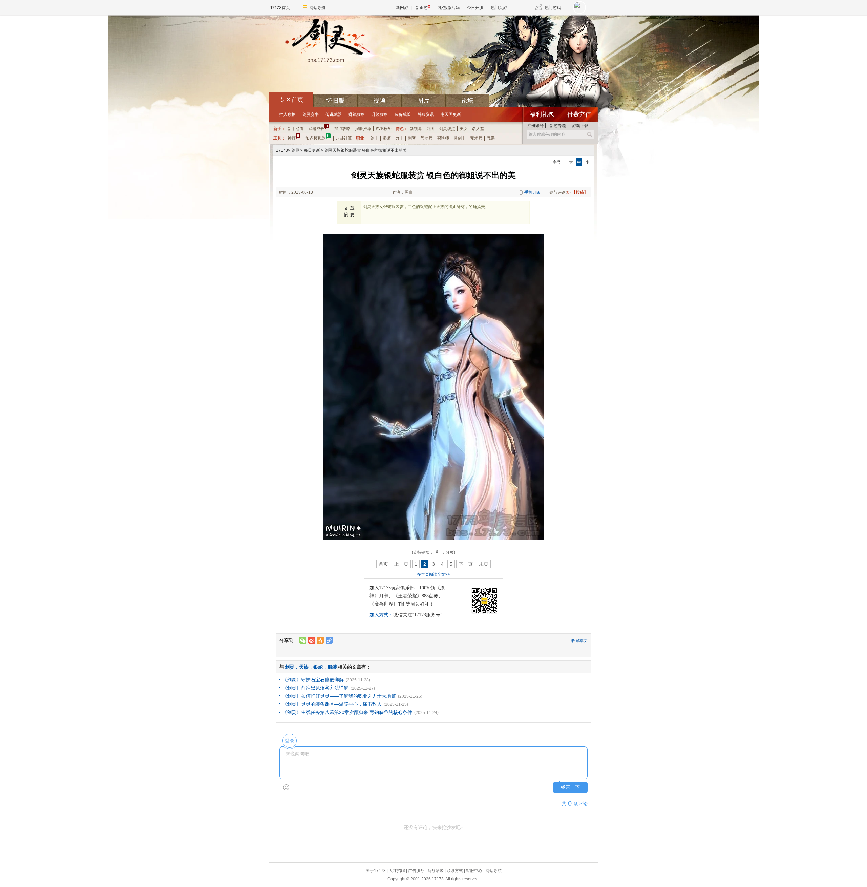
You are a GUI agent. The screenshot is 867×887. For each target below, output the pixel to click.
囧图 (430, 128)
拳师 (387, 138)
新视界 (416, 128)
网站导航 (317, 7)
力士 (399, 138)
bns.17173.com (325, 60)
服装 (332, 667)
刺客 (412, 138)
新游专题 (558, 125)
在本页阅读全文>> (433, 574)
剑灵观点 (447, 128)
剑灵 (295, 150)
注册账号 (535, 125)
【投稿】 (580, 192)
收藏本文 (579, 640)
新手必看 (296, 128)
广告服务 (416, 870)
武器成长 (316, 128)
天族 (304, 667)
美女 (464, 128)
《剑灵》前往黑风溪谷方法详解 (315, 688)
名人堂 (478, 128)
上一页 (401, 564)
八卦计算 (344, 138)
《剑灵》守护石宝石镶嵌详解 (313, 679)
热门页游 (499, 7)
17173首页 (280, 7)
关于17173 (376, 870)
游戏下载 (580, 125)
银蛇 (318, 667)
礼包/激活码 (449, 7)
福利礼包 (542, 114)
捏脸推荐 (363, 128)
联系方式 (455, 870)
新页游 (422, 7)
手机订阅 (532, 192)
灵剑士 (459, 138)
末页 (483, 564)
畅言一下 (570, 787)
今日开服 (475, 7)
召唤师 (443, 138)
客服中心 (474, 870)
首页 (383, 564)
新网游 (402, 7)
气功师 (426, 138)
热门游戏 (553, 7)
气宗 (491, 138)
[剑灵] (325, 37)
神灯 (292, 138)
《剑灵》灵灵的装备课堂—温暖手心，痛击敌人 (332, 704)
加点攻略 (342, 128)
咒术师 (476, 138)
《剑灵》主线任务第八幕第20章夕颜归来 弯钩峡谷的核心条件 (347, 712)
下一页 (466, 564)
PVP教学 (384, 128)
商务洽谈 (435, 870)
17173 (282, 150)
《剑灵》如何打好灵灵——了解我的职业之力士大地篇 (339, 696)
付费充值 (579, 114)
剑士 (374, 138)
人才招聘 (397, 870)
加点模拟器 (315, 138)
